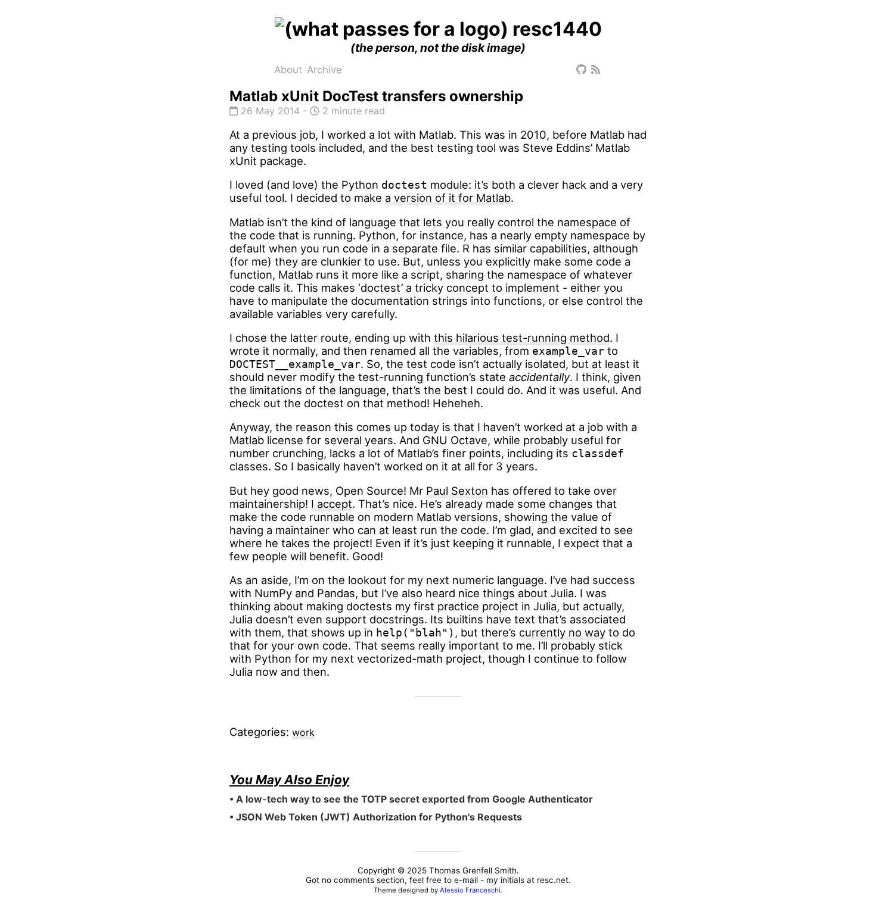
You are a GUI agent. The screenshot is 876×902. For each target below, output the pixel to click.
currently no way (562, 632)
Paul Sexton (457, 490)
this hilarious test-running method (522, 337)
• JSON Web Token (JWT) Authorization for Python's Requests (375, 817)
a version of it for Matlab (448, 197)
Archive (324, 70)
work (303, 732)
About (288, 70)
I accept (331, 503)
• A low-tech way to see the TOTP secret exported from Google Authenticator (411, 799)
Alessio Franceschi (470, 890)
